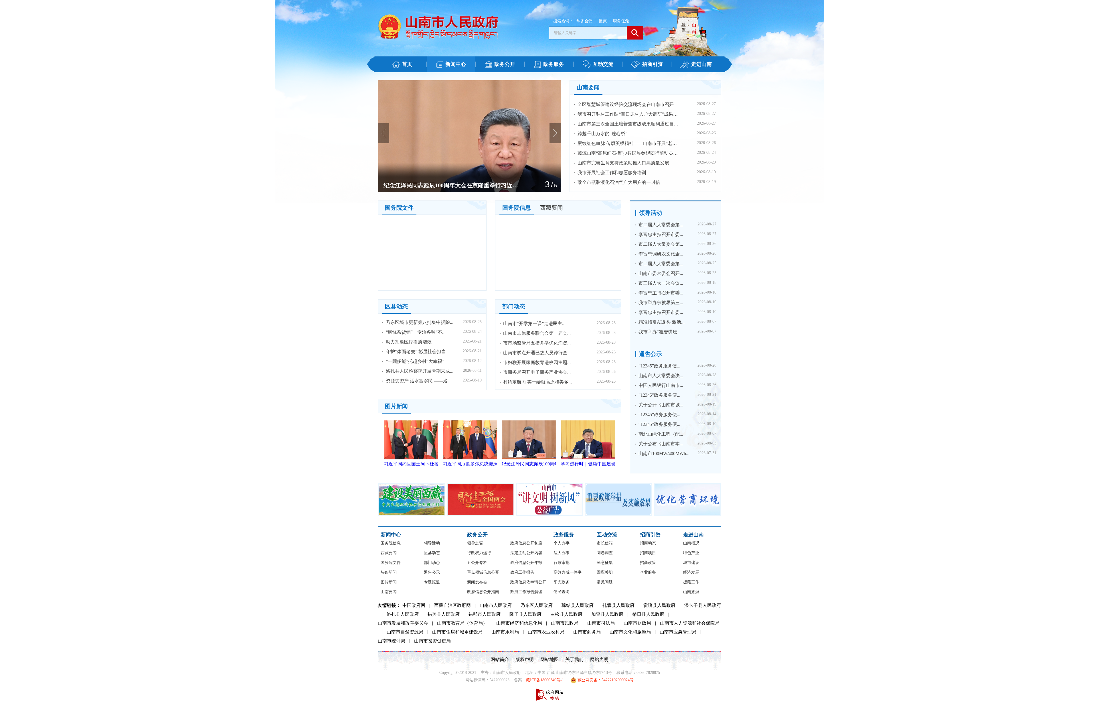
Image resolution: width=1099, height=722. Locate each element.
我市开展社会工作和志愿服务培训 (612, 172)
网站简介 (500, 659)
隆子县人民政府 (525, 614)
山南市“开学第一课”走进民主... (534, 323)
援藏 (603, 21)
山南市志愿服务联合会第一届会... (537, 333)
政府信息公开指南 (483, 592)
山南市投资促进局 (432, 640)
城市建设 (691, 562)
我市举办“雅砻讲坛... (660, 331)
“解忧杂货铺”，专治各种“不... (416, 332)
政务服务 (564, 535)
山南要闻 (588, 87)
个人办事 (562, 543)
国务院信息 (516, 207)
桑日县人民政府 (648, 614)
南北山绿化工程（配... (661, 434)
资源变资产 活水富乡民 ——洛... (418, 380)
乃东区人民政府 (537, 605)
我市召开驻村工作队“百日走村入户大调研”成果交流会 (629, 114)
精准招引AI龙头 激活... (662, 322)
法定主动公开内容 (526, 553)
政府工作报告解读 (526, 592)
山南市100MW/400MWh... (664, 453)
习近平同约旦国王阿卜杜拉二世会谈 (411, 463)
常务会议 (584, 21)
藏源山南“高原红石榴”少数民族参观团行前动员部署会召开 (629, 153)
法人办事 (562, 553)
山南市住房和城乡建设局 (457, 631)
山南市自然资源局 (405, 631)
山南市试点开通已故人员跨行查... (537, 352)
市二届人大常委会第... (661, 224)
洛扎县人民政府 (403, 614)
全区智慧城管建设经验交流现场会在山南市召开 (626, 104)
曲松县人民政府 (566, 614)
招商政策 (648, 562)
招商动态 (648, 543)
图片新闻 (396, 406)
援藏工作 (691, 582)
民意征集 (605, 562)
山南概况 (691, 543)
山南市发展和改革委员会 (403, 623)
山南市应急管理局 (678, 631)
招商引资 (650, 535)
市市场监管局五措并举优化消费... (537, 343)
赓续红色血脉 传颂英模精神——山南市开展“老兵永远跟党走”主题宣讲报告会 (629, 143)
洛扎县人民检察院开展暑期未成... (419, 371)
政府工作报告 (522, 572)
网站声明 (599, 659)
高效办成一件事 (568, 572)
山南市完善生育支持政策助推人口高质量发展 (623, 162)
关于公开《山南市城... (661, 404)
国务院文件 (399, 207)
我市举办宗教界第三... (661, 302)
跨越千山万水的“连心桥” (602, 133)
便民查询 (562, 592)
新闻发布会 (477, 582)
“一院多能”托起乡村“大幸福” (415, 361)
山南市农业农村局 (546, 631)
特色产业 (691, 553)
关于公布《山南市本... (661, 443)
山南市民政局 (564, 623)
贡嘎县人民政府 (659, 605)
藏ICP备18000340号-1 (545, 680)
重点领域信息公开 (483, 572)
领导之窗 (475, 543)
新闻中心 (391, 535)
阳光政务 (562, 582)
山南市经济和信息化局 (519, 623)
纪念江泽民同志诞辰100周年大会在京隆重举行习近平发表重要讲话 (529, 463)
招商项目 (648, 553)
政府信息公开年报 (526, 562)
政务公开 (477, 535)
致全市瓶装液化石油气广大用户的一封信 (619, 182)
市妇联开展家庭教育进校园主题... (537, 362)
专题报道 (432, 582)
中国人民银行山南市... (661, 385)
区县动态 (396, 306)
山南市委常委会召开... (661, 273)
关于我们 (574, 659)
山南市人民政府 (496, 605)
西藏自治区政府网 (452, 605)
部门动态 (513, 306)
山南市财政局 (637, 623)
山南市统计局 (391, 640)
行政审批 (562, 562)
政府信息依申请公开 (528, 582)
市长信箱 (605, 543)
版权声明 (524, 659)
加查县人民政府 (607, 614)
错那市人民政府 (485, 614)
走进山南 (693, 535)
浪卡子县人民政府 (702, 605)
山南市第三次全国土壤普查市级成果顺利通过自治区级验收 (629, 123)
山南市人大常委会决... (661, 375)
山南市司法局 (601, 623)
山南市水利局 (505, 631)
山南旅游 (691, 592)
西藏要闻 (551, 207)
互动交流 (607, 535)
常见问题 (605, 582)
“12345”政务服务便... (659, 365)
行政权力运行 (479, 553)
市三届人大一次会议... (661, 283)
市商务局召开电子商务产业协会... (537, 372)
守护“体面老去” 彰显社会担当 (416, 351)
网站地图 (549, 659)
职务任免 (621, 21)
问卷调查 (605, 553)
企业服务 (648, 572)
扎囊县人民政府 (618, 605)
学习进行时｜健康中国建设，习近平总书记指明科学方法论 (451, 185)
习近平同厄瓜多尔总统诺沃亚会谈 (470, 463)
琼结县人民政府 (578, 605)
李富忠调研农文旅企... (661, 253)
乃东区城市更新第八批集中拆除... (419, 322)
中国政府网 (413, 605)
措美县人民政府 (444, 614)
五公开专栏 (477, 562)
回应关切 (605, 572)
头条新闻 (389, 572)
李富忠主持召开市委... (661, 234)
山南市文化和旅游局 (630, 631)
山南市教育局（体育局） (462, 623)
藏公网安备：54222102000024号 (605, 680)
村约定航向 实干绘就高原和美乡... (537, 381)
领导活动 (650, 213)
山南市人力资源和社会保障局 (690, 623)
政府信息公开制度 (526, 543)
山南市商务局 (587, 631)
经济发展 (691, 572)
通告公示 (650, 354)
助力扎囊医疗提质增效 (409, 341)
